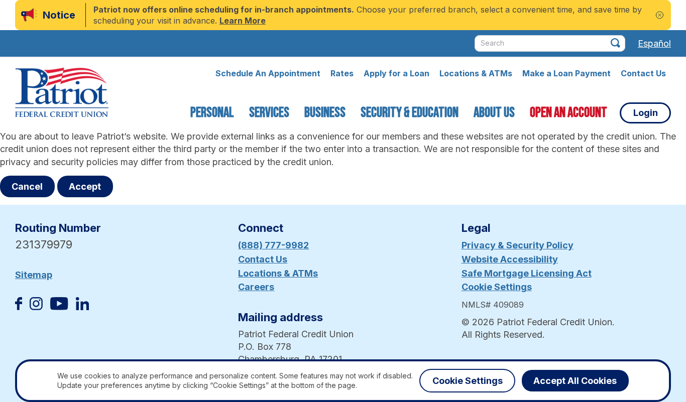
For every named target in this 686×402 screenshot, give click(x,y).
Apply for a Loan (396, 73)
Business (325, 112)
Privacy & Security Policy (518, 245)
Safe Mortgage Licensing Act (527, 273)
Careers (256, 287)
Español (654, 43)
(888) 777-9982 (273, 245)
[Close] (659, 15)
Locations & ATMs (475, 73)
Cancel (27, 186)
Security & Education (410, 112)
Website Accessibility (510, 259)
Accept (85, 186)
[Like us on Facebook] (18, 307)
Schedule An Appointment (267, 73)
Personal (212, 112)
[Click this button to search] (615, 43)
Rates (342, 73)
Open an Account (568, 112)
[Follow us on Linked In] (82, 307)
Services (269, 112)
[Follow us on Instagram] (36, 307)
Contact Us (643, 73)
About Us (494, 112)
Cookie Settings (497, 287)
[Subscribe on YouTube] (59, 307)
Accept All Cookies (575, 380)
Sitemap (33, 275)
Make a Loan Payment (566, 73)
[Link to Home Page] (61, 94)
